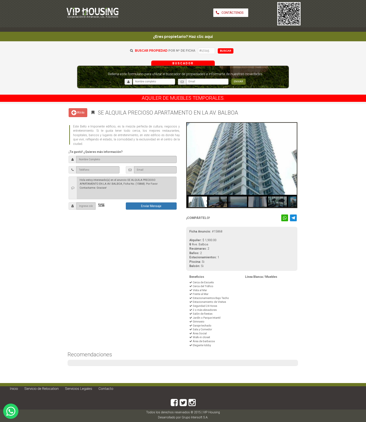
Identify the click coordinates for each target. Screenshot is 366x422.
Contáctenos (232, 13)
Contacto (105, 388)
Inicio (14, 388)
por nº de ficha (165, 51)
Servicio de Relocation (41, 388)
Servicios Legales (78, 388)
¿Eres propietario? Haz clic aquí (183, 36)
